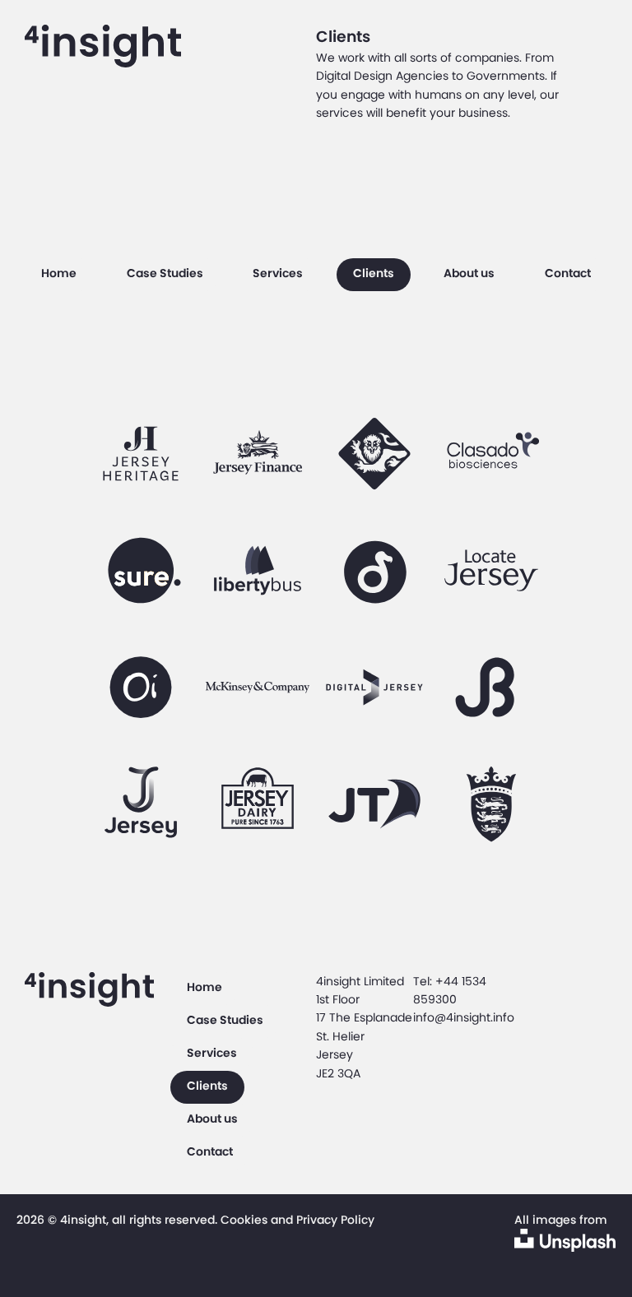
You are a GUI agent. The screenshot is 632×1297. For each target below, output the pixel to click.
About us (469, 273)
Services (278, 273)
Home (59, 273)
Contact (568, 273)
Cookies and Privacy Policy (297, 1219)
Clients (373, 273)
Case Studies (165, 273)
